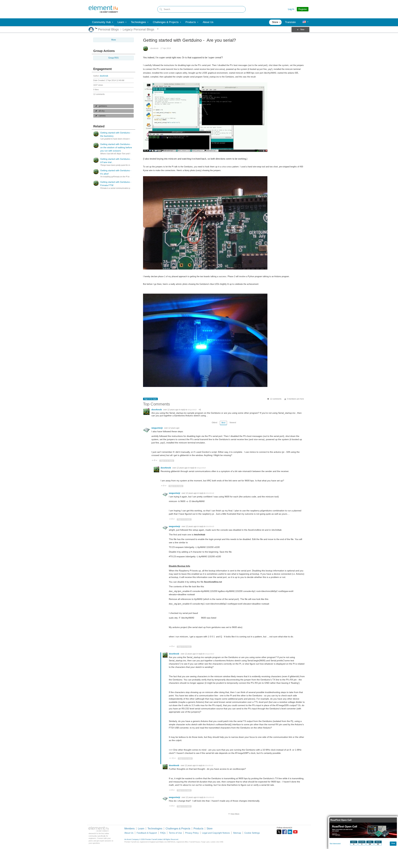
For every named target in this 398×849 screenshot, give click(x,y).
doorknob (104, 76)
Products (198, 828)
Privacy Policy (192, 833)
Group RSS (113, 58)
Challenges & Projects (178, 828)
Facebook (284, 832)
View (393, 843)
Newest (233, 422)
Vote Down (156, 460)
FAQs (163, 833)
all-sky (102, 111)
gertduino (103, 106)
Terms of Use (175, 833)
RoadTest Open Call (341, 820)
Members (129, 828)
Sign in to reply (150, 399)
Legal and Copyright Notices (216, 833)
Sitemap (237, 833)
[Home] (103, 9)
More (96, 28)
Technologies (155, 828)
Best (223, 423)
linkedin (290, 832)
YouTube (295, 832)
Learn (141, 828)
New (302, 29)
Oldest (214, 422)
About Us (128, 833)
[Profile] (304, 22)
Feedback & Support (147, 833)
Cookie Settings (252, 833)
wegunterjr (192, 410)
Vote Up (152, 460)
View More (234, 814)
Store (210, 828)
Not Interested (335, 843)
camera (102, 116)
